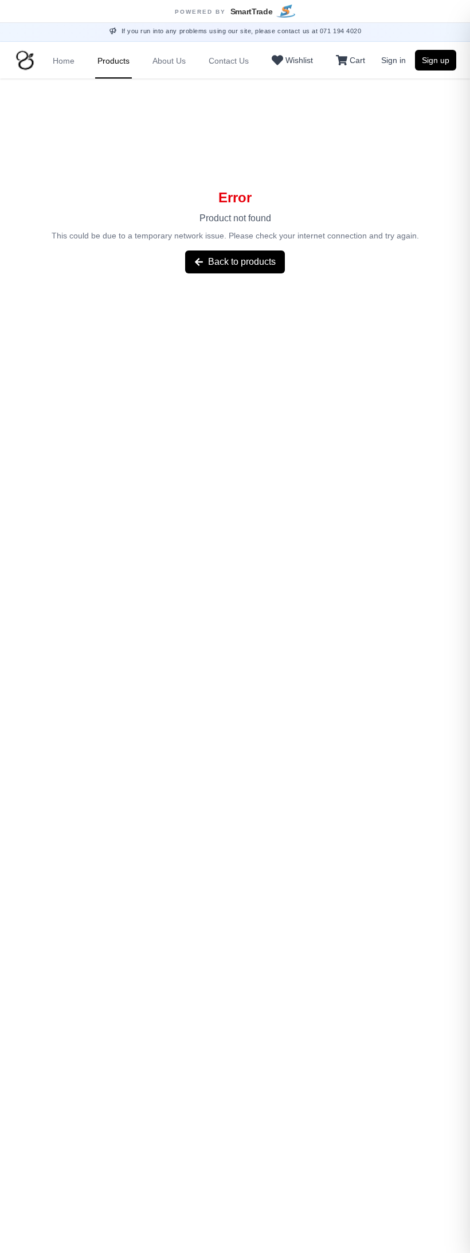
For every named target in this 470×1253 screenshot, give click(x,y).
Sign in (393, 60)
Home (64, 60)
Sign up (435, 60)
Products (113, 60)
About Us (169, 60)
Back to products (242, 262)
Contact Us (229, 60)
